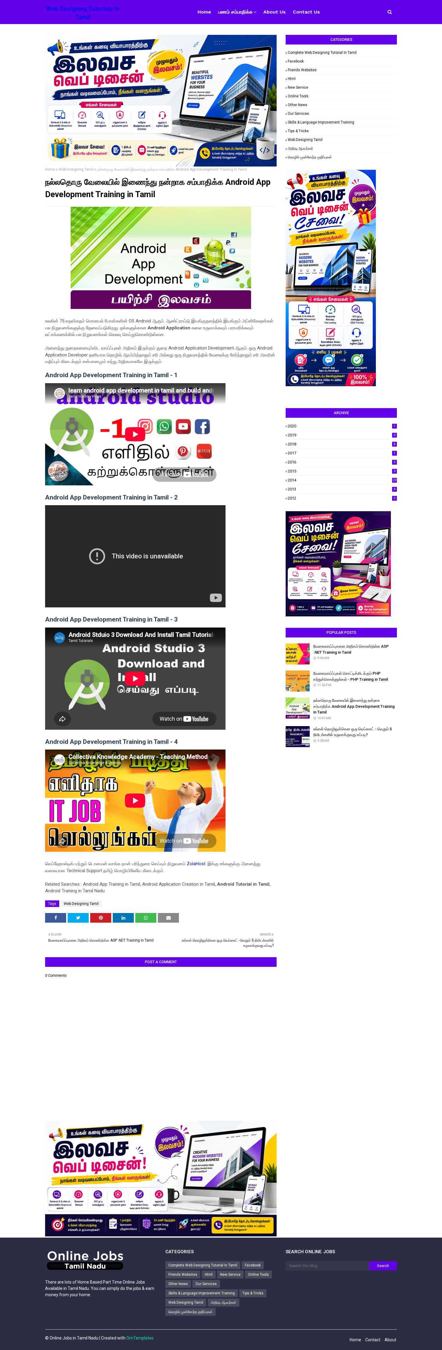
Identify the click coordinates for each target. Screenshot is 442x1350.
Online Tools (298, 96)
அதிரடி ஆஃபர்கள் (300, 148)
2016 (341, 462)
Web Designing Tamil (76, 169)
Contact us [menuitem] (306, 12)
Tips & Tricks (298, 131)
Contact (372, 1339)
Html (292, 79)
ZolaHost (196, 863)
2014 (342, 480)
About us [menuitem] (274, 12)
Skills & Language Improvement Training (321, 122)
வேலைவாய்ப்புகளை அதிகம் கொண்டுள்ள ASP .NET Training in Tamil (351, 649)
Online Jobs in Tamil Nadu (74, 1338)
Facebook (296, 61)
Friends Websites (302, 70)
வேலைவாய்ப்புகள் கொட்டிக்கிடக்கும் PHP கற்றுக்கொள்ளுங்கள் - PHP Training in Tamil (350, 676)
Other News (297, 105)
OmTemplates (140, 1338)
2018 (341, 444)
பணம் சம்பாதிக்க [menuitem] (235, 12)
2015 (341, 471)
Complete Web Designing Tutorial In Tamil (322, 52)
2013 (341, 489)
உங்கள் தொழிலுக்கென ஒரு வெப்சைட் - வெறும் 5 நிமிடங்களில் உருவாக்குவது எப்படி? (352, 732)
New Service (298, 87)
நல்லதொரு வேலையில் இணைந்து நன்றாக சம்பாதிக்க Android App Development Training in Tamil (354, 706)
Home (50, 169)
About (390, 1339)
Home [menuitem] (204, 12)
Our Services (298, 113)
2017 (341, 453)
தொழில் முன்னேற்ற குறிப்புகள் (310, 157)
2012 (341, 498)
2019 (341, 435)
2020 (341, 426)
